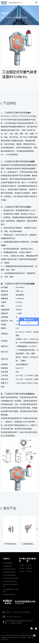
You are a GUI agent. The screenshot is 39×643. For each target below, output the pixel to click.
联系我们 (29, 571)
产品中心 (9, 17)
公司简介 (22, 565)
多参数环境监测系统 (9, 572)
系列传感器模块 (8, 563)
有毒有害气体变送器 (21, 17)
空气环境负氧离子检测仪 (10, 578)
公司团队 (22, 568)
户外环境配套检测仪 (9, 575)
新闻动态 (29, 568)
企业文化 (22, 571)
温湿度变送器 (7, 566)
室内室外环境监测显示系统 (10, 585)
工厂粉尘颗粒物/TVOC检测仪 (10, 590)
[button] (36, 529)
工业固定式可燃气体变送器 (16, 113)
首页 (2, 17)
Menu (36, 2)
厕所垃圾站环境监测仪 (10, 581)
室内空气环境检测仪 (9, 569)
